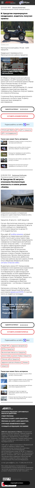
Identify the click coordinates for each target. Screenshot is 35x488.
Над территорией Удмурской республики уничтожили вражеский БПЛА (20, 386)
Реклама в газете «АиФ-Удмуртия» (14, 418)
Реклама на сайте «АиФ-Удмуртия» (15, 421)
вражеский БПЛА (17, 292)
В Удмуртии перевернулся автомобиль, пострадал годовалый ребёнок (20, 153)
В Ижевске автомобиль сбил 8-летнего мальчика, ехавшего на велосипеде (20, 148)
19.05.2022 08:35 (6, 7)
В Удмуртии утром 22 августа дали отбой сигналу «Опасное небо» (20, 374)
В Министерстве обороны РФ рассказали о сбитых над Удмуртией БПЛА (20, 397)
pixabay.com (5, 44)
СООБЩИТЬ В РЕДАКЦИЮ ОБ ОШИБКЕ (14, 426)
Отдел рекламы (7, 416)
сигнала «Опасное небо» (10, 263)
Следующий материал (16, 483)
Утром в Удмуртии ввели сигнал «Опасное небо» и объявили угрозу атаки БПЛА (20, 380)
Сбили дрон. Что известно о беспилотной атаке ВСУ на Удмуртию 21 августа (16, 306)
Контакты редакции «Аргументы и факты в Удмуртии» (14, 412)
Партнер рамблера (17, 479)
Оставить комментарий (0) (17, 116)
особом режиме (17, 234)
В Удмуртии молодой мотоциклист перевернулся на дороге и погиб (18, 165)
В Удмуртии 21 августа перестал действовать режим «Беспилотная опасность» (18, 393)
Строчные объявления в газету (13, 423)
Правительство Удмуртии (9, 217)
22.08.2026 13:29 (6, 175)
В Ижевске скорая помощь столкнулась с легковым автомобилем (20, 142)
